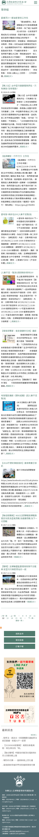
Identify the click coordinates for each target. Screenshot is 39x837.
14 (12, 618)
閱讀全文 (8, 76)
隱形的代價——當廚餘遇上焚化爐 (18, 760)
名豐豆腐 (12, 833)
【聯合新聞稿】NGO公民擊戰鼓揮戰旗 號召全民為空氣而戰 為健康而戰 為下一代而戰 (20, 518)
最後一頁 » (20, 620)
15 (16, 618)
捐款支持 (20, 633)
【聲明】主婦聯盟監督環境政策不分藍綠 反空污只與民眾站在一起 (18, 568)
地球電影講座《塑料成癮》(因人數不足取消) (19, 397)
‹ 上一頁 (13, 616)
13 (8, 618)
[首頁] (14, 2)
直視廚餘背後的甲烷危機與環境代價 (19, 764)
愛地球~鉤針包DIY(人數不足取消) (16, 214)
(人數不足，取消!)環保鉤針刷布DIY (17, 272)
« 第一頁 (4, 616)
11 (34, 616)
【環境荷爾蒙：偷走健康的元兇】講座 (18, 330)
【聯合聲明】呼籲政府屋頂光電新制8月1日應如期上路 (19, 754)
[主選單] (35, 2)
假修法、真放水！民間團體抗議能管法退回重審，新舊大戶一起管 (19, 739)
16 (21, 618)
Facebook (25, 831)
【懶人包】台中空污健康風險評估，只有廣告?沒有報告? (18, 87)
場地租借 (20, 640)
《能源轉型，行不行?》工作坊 (15, 156)
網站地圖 (12, 831)
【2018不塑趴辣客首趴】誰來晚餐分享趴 (19, 464)
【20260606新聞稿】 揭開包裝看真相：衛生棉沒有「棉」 (18, 746)
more (33, 735)
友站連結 (5, 831)
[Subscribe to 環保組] (1, 627)
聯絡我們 (18, 831)
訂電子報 (20, 646)
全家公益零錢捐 (20, 833)
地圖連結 (32, 806)
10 (30, 616)
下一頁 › (31, 618)
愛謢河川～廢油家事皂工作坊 (14, 17)
